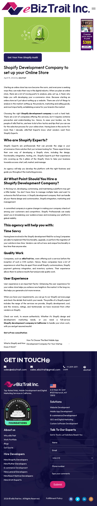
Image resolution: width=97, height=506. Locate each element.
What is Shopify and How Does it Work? (14, 345)
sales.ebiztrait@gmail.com (45, 369)
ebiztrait (87, 368)
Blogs (6, 444)
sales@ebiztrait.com (15, 369)
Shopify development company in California (25, 323)
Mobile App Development (61, 411)
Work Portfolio (10, 440)
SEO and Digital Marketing (61, 419)
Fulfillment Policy (54, 498)
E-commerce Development (16, 468)
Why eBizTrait (10, 436)
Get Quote (8, 448)
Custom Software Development (64, 424)
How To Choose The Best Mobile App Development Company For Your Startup (44, 342)
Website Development (60, 407)
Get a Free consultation (15, 332)
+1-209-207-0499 (70, 368)
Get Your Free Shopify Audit (23, 57)
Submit (57, 484)
